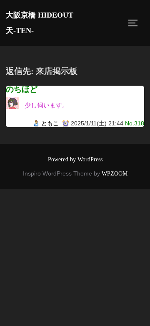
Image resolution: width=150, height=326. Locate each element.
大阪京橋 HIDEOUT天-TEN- (39, 23)
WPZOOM (115, 174)
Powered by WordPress (75, 159)
